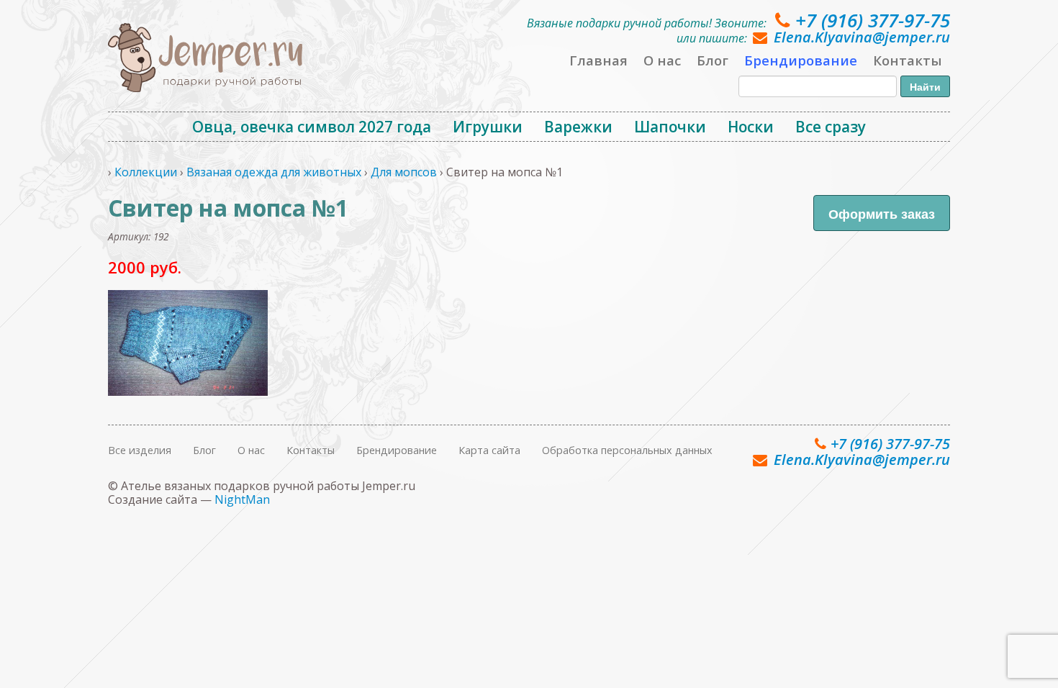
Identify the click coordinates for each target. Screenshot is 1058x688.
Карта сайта (489, 450)
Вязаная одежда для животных (273, 172)
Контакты (907, 60)
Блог (712, 60)
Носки (751, 127)
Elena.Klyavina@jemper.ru (862, 37)
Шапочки (670, 127)
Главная (598, 60)
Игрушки (488, 127)
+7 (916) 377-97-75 (872, 20)
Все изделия (139, 450)
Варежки (578, 127)
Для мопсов (404, 172)
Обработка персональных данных (627, 450)
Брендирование (800, 60)
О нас (662, 60)
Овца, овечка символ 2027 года (311, 127)
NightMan (242, 499)
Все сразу (830, 127)
